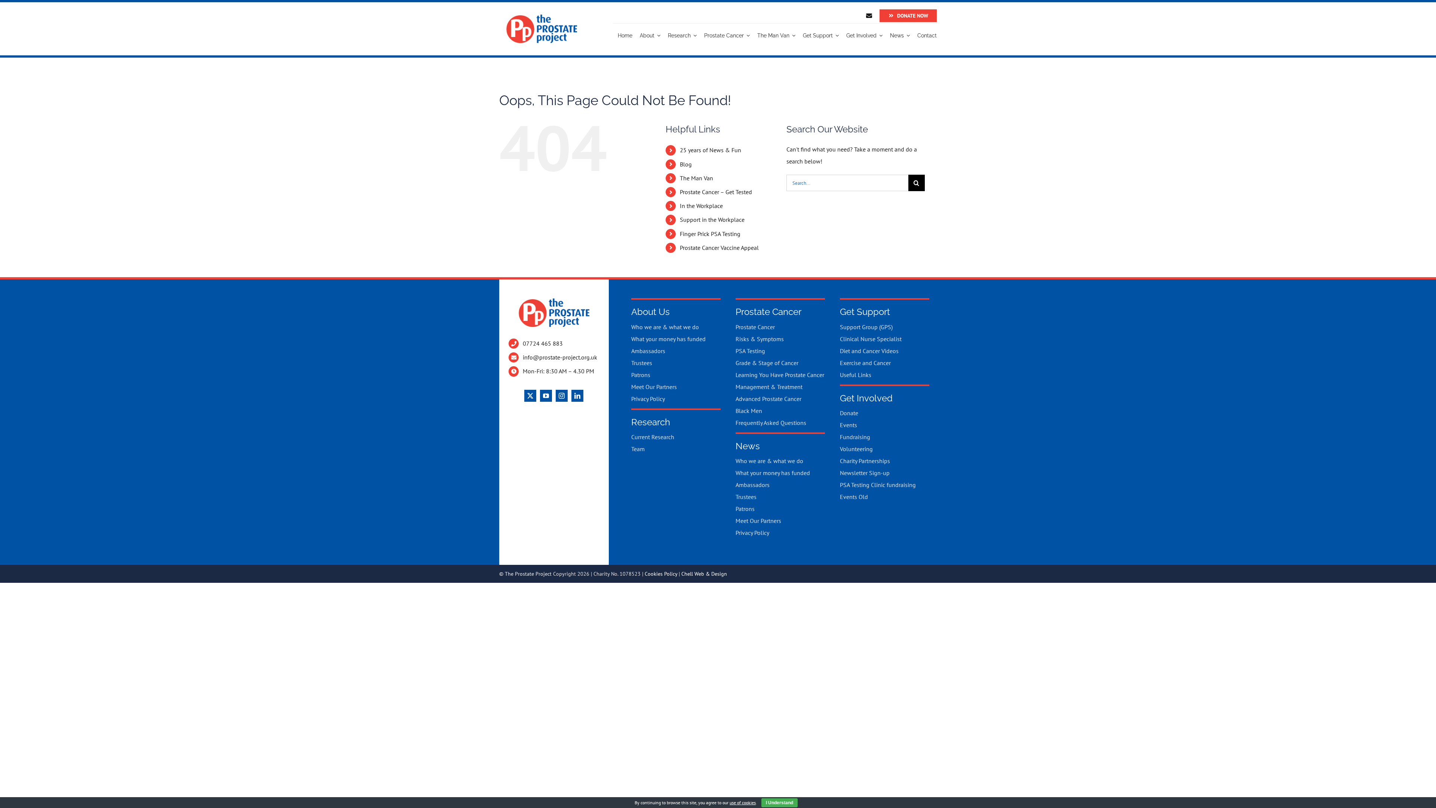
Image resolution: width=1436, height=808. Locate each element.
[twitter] (530, 396)
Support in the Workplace (712, 219)
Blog (686, 164)
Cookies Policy (661, 573)
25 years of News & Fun (710, 150)
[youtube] (546, 396)
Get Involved (866, 398)
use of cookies (743, 802)
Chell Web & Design (704, 573)
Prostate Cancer (768, 311)
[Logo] (541, 17)
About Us (650, 311)
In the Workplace (701, 205)
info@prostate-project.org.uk (560, 357)
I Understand (779, 802)
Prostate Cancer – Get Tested (716, 192)
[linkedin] (577, 396)
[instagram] (562, 396)
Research (650, 422)
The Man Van (696, 178)
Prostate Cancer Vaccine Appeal (719, 247)
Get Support (865, 311)
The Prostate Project (528, 573)
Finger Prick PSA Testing (710, 234)
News (748, 446)
